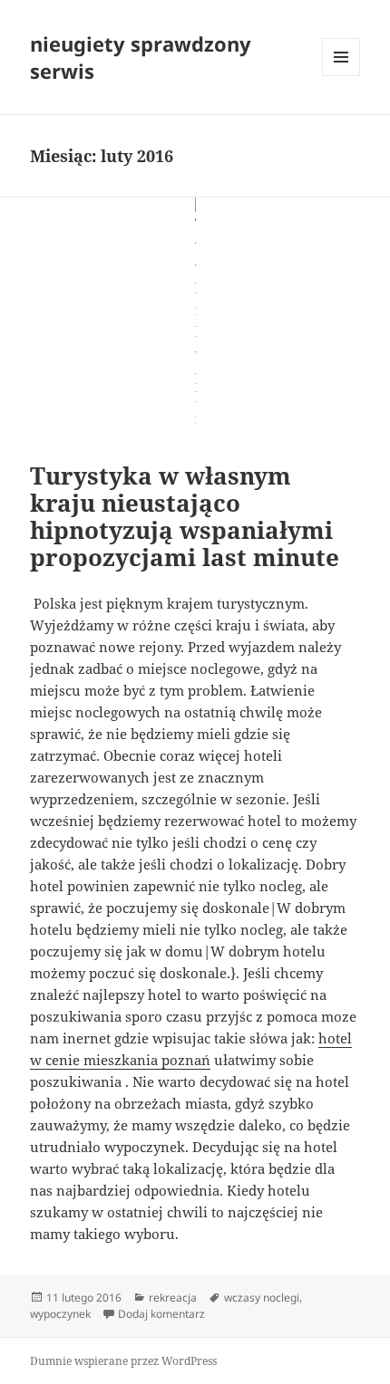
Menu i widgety (341, 75)
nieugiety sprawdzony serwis (140, 57)
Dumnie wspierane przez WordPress (123, 1361)
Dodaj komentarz (161, 1314)
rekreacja (173, 1297)
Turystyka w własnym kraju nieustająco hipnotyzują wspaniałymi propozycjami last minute (184, 516)
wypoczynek (60, 1314)
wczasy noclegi (261, 1297)
